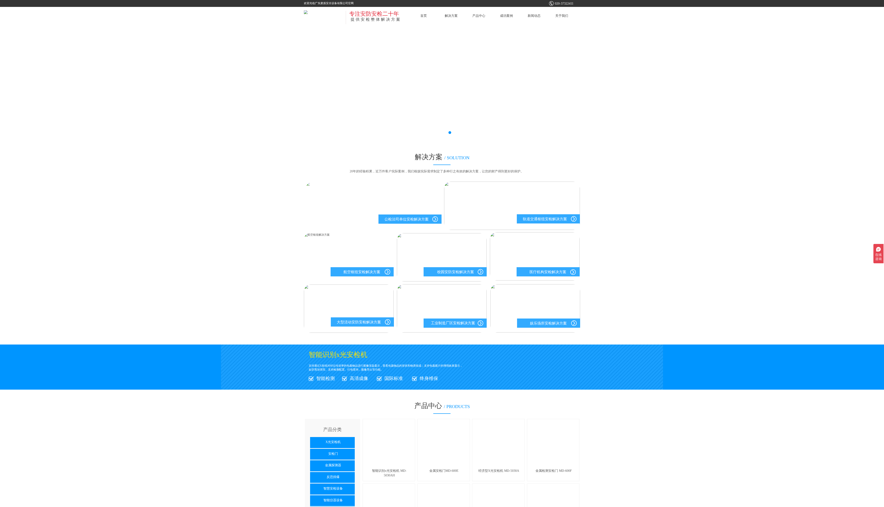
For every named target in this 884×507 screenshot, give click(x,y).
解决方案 (451, 15)
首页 (423, 15)
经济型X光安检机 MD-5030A (498, 470)
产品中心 (478, 15)
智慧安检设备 (333, 488)
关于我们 (561, 15)
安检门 (333, 453)
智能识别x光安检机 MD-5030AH (389, 473)
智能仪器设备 (333, 500)
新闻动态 (534, 15)
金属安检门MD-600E (444, 470)
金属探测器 (333, 465)
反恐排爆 (333, 477)
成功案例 (506, 15)
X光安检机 (333, 442)
